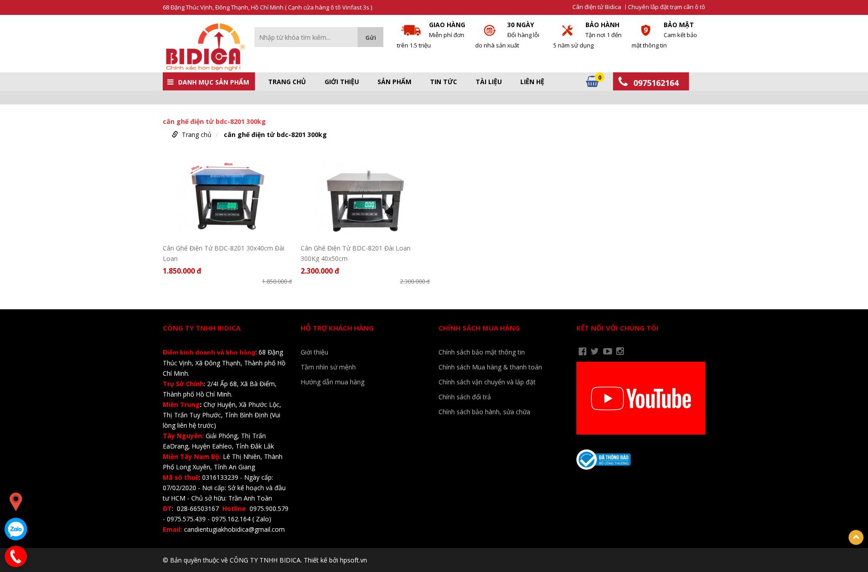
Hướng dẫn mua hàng (332, 382)
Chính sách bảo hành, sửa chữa (484, 411)
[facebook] (582, 351)
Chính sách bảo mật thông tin (482, 352)
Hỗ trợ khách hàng (337, 327)
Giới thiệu (342, 82)
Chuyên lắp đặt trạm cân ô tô (666, 7)
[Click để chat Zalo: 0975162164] (16, 529)
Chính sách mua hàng (479, 327)
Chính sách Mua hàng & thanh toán (490, 367)
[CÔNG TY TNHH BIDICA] (204, 47)
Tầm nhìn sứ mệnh (328, 367)
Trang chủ (287, 82)
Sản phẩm (394, 82)
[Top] (856, 537)
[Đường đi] (16, 502)
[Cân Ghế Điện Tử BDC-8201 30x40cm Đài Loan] (227, 196)
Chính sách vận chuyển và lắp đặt (487, 382)
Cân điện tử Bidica (596, 7)
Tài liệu (489, 82)
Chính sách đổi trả (465, 396)
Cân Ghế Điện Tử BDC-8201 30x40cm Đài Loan (223, 253)
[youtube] (607, 351)
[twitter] (594, 351)
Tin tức (443, 82)
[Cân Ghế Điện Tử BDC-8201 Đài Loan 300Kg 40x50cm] (365, 196)
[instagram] (620, 351)
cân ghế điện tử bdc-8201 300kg (275, 134)
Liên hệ (532, 82)
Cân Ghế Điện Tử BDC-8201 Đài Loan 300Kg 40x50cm (355, 253)
